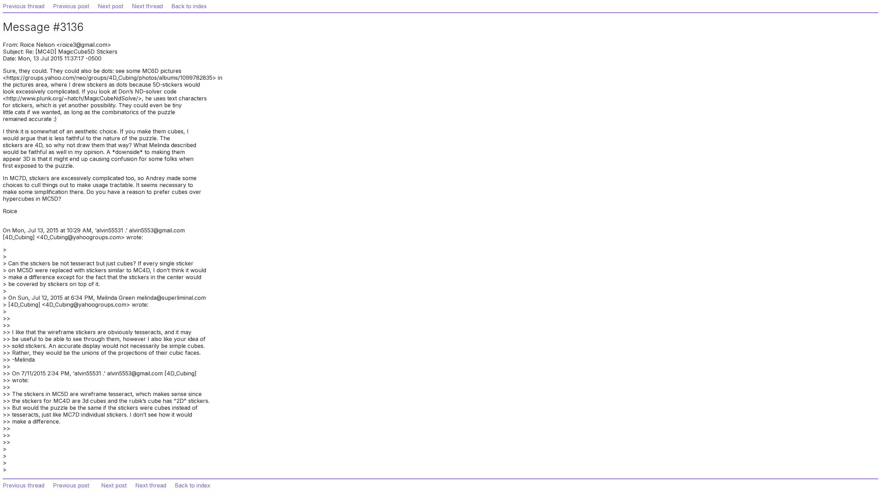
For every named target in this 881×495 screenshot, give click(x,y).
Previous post (71, 6)
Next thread (147, 6)
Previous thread (23, 6)
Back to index (189, 6)
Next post (110, 6)
